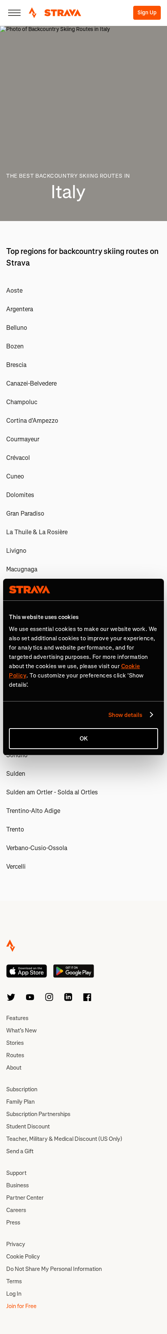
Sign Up (147, 12)
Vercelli (16, 866)
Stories (15, 1043)
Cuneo (15, 476)
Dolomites (20, 495)
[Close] (14, 12)
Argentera (19, 309)
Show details (125, 715)
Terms (14, 1281)
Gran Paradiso (25, 513)
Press (13, 1222)
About (13, 1068)
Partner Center (24, 1198)
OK (84, 738)
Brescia (16, 365)
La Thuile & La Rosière (37, 532)
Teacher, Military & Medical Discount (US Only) (64, 1139)
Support (16, 1173)
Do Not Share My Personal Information (54, 1269)
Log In (13, 1294)
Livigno (16, 551)
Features (17, 1018)
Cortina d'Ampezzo (32, 421)
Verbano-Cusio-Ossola (36, 848)
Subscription (21, 1089)
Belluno (16, 328)
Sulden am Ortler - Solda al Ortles (52, 792)
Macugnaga (21, 569)
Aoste (14, 290)
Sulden (15, 774)
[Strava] (55, 13)
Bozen (15, 346)
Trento (15, 829)
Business (17, 1185)
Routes (15, 1055)
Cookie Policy (23, 1256)
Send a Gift (19, 1151)
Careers (16, 1210)
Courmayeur (22, 439)
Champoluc (21, 402)
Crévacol (18, 458)
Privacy (15, 1244)
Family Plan (20, 1102)
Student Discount (28, 1126)
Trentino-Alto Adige (33, 811)
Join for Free (21, 1306)
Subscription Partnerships (38, 1114)
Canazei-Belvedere (31, 383)
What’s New (21, 1030)
